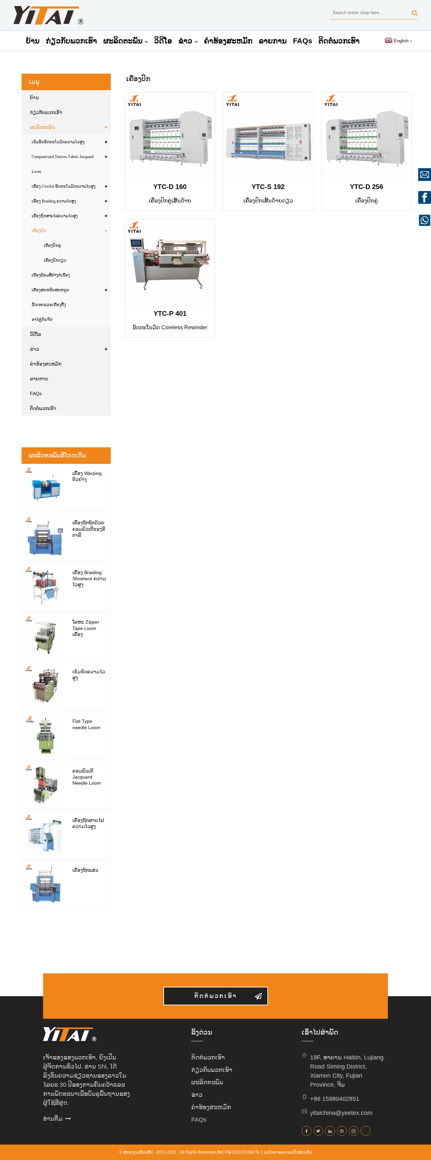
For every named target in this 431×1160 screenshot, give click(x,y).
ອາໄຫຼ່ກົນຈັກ (42, 319)
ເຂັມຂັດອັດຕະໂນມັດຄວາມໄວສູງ (58, 142)
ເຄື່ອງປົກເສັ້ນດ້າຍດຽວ (268, 200)
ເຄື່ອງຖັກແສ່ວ (85, 870)
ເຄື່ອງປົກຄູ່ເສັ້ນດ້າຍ (170, 200)
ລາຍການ (273, 41)
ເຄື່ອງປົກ (39, 230)
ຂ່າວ (185, 41)
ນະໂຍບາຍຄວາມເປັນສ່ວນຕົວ (288, 1152)
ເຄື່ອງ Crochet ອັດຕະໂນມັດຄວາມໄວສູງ (64, 186)
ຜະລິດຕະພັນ (122, 41)
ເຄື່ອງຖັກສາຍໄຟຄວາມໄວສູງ (55, 216)
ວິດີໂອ (163, 41)
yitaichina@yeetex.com (341, 1113)
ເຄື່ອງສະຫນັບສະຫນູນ (50, 290)
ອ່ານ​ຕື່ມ (53, 1118)
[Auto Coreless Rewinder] (170, 264)
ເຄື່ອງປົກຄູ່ (52, 245)
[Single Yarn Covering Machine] (268, 137)
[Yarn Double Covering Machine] (170, 137)
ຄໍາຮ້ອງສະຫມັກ (228, 41)
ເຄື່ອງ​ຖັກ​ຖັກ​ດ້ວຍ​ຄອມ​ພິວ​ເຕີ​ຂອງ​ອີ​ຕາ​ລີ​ (88, 528)
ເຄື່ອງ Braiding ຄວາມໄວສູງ (54, 201)
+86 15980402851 (334, 1098)
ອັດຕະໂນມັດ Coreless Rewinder (170, 327)
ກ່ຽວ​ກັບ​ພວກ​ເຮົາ (71, 41)
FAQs (302, 41)
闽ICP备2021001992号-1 (240, 1152)
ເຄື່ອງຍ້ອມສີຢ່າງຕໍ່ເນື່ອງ (51, 275)
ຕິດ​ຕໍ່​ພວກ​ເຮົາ (339, 41)
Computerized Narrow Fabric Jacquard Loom (63, 164)
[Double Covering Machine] (366, 137)
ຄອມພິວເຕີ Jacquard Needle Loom (86, 777)
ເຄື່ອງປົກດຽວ (55, 260)
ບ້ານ (32, 41)
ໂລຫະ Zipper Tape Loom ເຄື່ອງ (85, 628)
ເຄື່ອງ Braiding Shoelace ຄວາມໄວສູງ (89, 578)
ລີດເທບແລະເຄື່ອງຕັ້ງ (49, 304)
